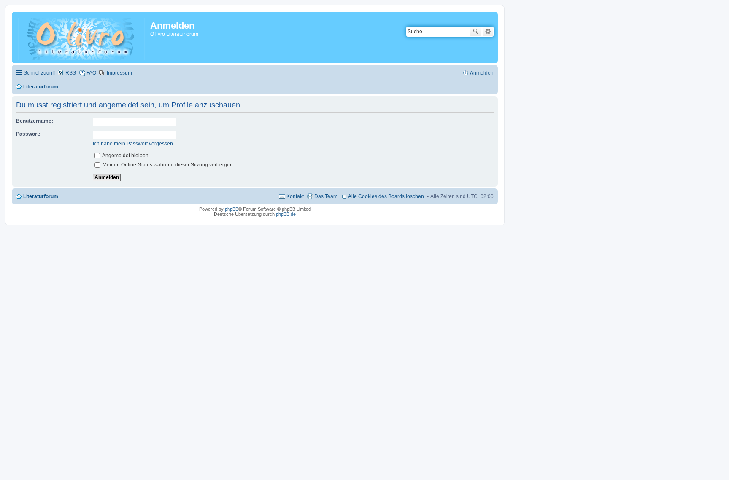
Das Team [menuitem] (326, 196)
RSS (70, 73)
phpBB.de (286, 214)
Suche (476, 32)
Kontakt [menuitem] (295, 196)
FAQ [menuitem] (91, 73)
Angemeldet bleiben (124, 155)
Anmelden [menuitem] (482, 73)
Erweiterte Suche (488, 32)
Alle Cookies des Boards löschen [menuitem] (386, 196)
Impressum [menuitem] (119, 73)
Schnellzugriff (39, 73)
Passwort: (28, 134)
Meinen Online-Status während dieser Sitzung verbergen (167, 165)
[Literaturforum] (82, 37)
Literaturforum (40, 196)
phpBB (231, 209)
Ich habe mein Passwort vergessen (133, 144)
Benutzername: (34, 121)
